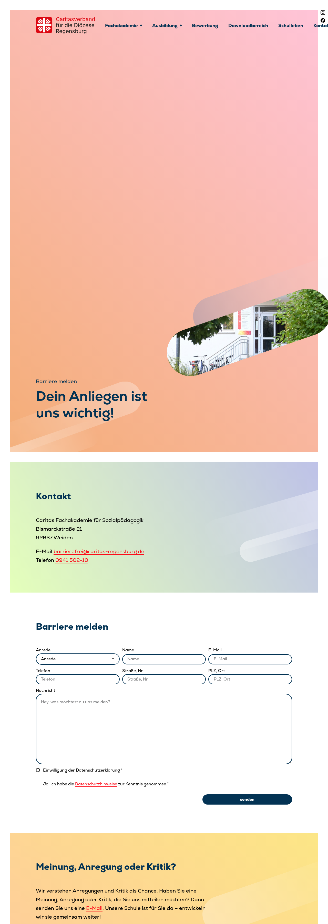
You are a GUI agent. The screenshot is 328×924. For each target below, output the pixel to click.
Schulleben (290, 25)
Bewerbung (205, 25)
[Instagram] (323, 12)
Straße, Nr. (133, 670)
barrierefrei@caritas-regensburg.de (99, 551)
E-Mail (215, 650)
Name (128, 650)
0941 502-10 (71, 560)
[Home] (65, 25)
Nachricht (45, 690)
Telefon (43, 670)
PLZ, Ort (216, 670)
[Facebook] (323, 20)
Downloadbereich (248, 25)
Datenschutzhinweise (96, 784)
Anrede (43, 650)
